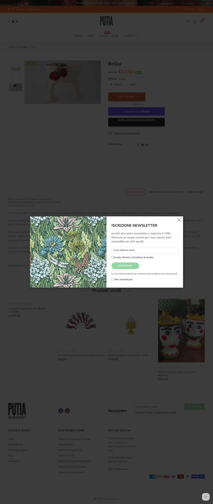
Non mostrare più (123, 279)
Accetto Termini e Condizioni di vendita (133, 257)
